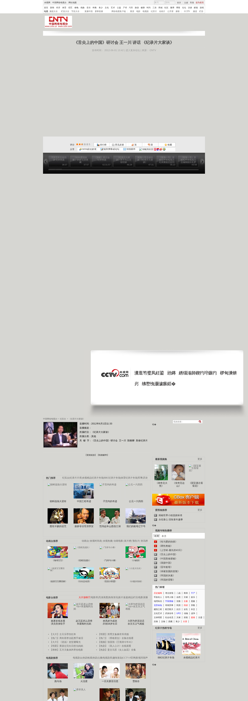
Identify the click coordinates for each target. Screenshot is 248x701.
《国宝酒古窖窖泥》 (196, 484)
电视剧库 (107, 658)
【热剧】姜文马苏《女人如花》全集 (117, 649)
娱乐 (193, 597)
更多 (200, 459)
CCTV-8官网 (129, 658)
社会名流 (169, 617)
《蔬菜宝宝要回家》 (58, 581)
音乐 (89, 7)
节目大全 (75, 11)
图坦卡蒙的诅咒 (58, 526)
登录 (179, 3)
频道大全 (54, 11)
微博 (172, 7)
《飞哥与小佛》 (110, 560)
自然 (178, 597)
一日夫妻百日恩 (110, 681)
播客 (178, 11)
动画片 (162, 11)
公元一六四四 (136, 501)
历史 (145, 478)
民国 (178, 605)
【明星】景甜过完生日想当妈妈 (66, 646)
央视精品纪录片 (191, 657)
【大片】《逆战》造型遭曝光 (65, 642)
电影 (138, 11)
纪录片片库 (76, 478)
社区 (166, 7)
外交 (193, 609)
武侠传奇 (169, 613)
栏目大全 (65, 11)
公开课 (170, 11)
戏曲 (82, 7)
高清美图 (103, 597)
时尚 (149, 7)
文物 (163, 621)
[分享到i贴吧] (158, 149)
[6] (82, 144)
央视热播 (107, 541)
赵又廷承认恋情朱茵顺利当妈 (84, 622)
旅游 (137, 7)
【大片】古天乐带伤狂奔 (63, 634)
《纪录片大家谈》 (77, 419)
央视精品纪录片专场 (92, 478)
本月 (164, 536)
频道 (195, 11)
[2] (77, 144)
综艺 (70, 7)
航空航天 (169, 609)
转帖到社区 (147, 149)
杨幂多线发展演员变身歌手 (58, 622)
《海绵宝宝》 (58, 560)
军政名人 (158, 597)
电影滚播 (143, 597)
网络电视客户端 (119, 11)
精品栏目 (133, 597)
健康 (143, 7)
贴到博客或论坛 (111, 149)
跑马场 (58, 681)
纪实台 (63, 419)
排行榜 (102, 144)
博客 (178, 7)
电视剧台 (77, 658)
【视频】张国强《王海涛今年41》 (116, 642)
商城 (160, 7)
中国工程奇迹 (84, 501)
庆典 (156, 621)
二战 (178, 593)
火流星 (84, 681)
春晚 (76, 7)
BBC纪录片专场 (112, 478)
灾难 (186, 597)
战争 (193, 613)
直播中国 (89, 11)
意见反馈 (119, 144)
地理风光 (158, 601)
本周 (156, 536)
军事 (140, 478)
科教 (95, 7)
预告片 (136, 541)
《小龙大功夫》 (136, 581)
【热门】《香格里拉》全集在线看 (115, 638)
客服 (192, 2)
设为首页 (200, 2)
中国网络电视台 (59, 2)
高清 (132, 11)
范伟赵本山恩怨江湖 (110, 526)
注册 (186, 3)
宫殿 (178, 601)
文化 (107, 7)
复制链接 (91, 455)
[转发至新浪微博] (161, 149)
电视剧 (146, 11)
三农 (155, 7)
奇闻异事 (169, 605)
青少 (101, 7)
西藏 (170, 621)
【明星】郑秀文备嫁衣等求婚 (113, 634)
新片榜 (127, 541)
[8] (85, 144)
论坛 (184, 7)
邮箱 (196, 7)
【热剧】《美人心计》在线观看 (114, 646)
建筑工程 (158, 609)
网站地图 (72, 2)
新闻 (52, 7)
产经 (125, 7)
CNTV (153, 50)
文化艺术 (158, 613)
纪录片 (154, 11)
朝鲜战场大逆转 (58, 501)
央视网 (47, 2)
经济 (58, 7)
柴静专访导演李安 (84, 526)
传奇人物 (169, 597)
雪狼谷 (136, 681)
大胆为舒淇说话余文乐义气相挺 (136, 622)
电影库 (94, 597)
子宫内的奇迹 (110, 501)
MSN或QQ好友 (89, 149)
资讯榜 (144, 541)
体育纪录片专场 (129, 478)
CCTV (187, 11)
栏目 (201, 11)
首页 (46, 7)
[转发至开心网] (155, 149)
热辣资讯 (113, 597)
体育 (64, 7)
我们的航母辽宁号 (136, 526)
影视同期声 (142, 658)
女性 (186, 609)
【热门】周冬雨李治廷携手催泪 (66, 638)
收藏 (169, 144)
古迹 (200, 617)
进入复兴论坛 (133, 50)
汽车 (131, 7)
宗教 (193, 605)
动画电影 (118, 541)
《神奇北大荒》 (161, 484)
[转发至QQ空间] (164, 149)
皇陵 (186, 617)
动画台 (85, 541)
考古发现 (169, 593)
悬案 (193, 601)
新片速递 (123, 597)
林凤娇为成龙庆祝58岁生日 (110, 622)
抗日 (178, 609)
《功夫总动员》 (84, 581)
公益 (119, 7)
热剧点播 (97, 658)
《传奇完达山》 (179, 484)
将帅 (186, 593)
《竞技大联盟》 (110, 581)
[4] (79, 144)
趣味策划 (117, 658)
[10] (87, 144)
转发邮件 (130, 149)
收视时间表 (96, 541)
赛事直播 (99, 11)
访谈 (190, 7)
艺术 (113, 7)
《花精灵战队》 (84, 560)
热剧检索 (87, 658)
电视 (46, 11)
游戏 (202, 7)
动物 (186, 613)
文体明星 (158, 617)
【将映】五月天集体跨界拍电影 (66, 649)
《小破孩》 (136, 560)
